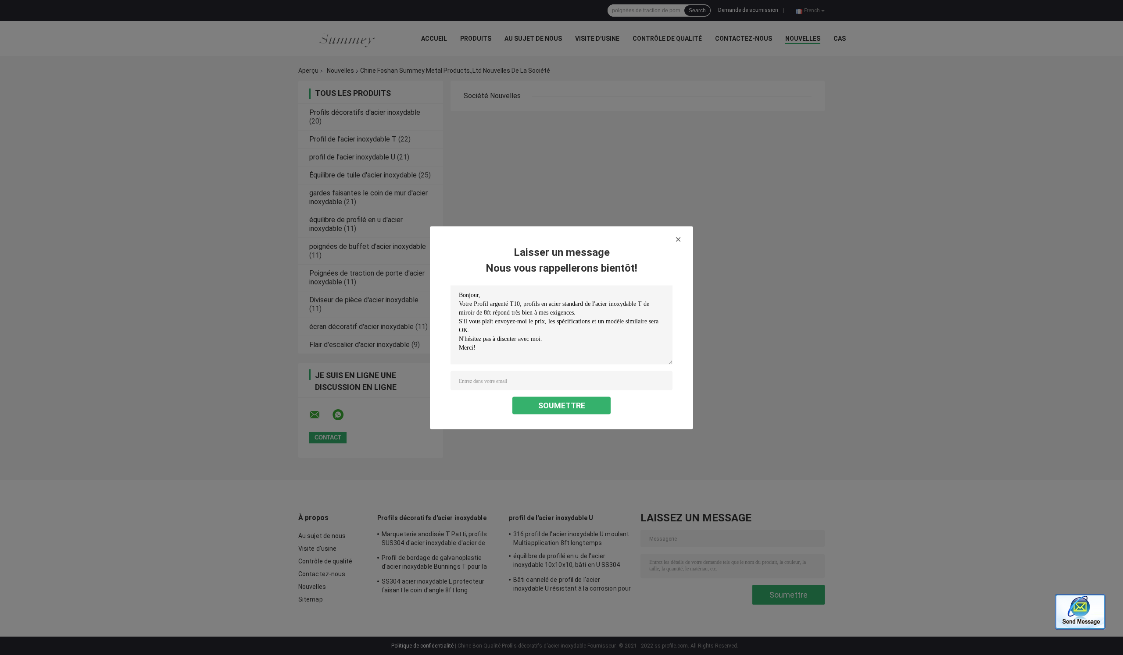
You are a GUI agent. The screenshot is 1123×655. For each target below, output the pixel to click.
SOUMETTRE (561, 405)
